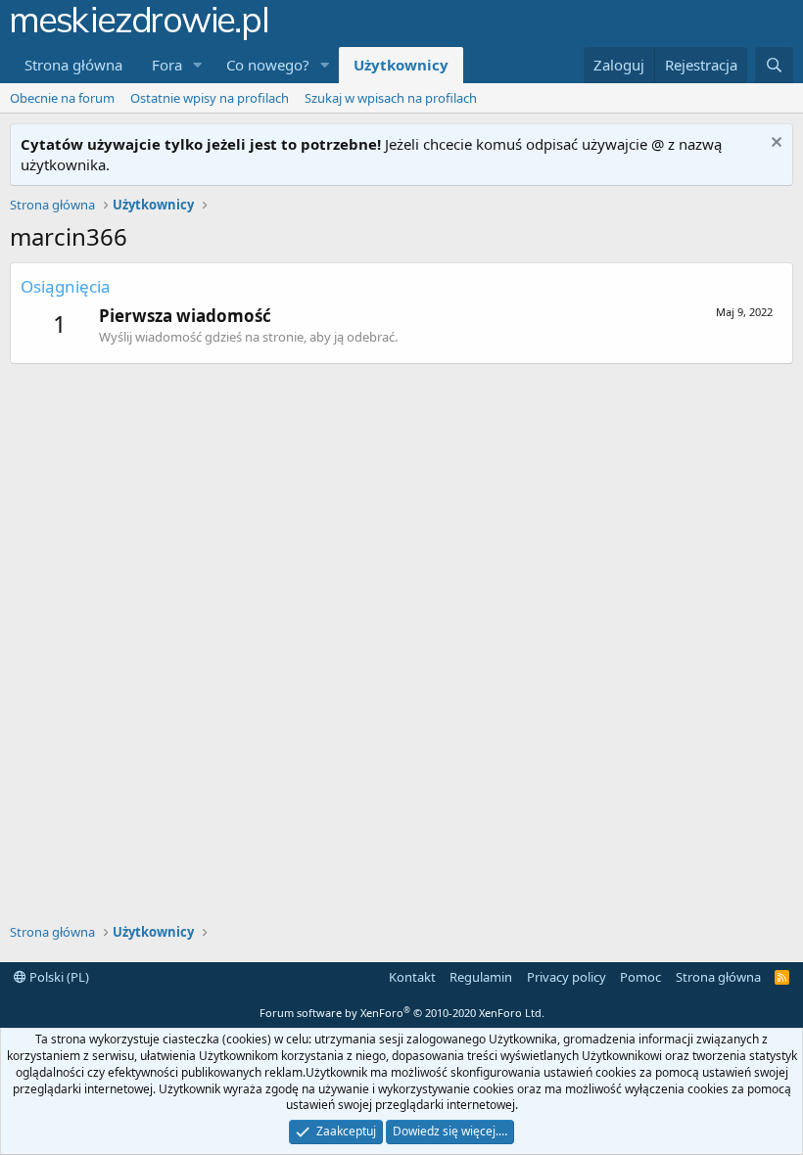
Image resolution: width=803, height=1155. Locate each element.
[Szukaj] (774, 65)
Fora (167, 64)
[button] (198, 65)
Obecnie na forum (62, 98)
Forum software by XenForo (402, 1012)
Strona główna (73, 64)
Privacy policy (566, 977)
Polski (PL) (57, 977)
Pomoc (640, 977)
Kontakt (412, 977)
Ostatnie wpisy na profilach (209, 98)
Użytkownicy (401, 64)
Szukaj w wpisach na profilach (391, 98)
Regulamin (480, 977)
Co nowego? (267, 64)
